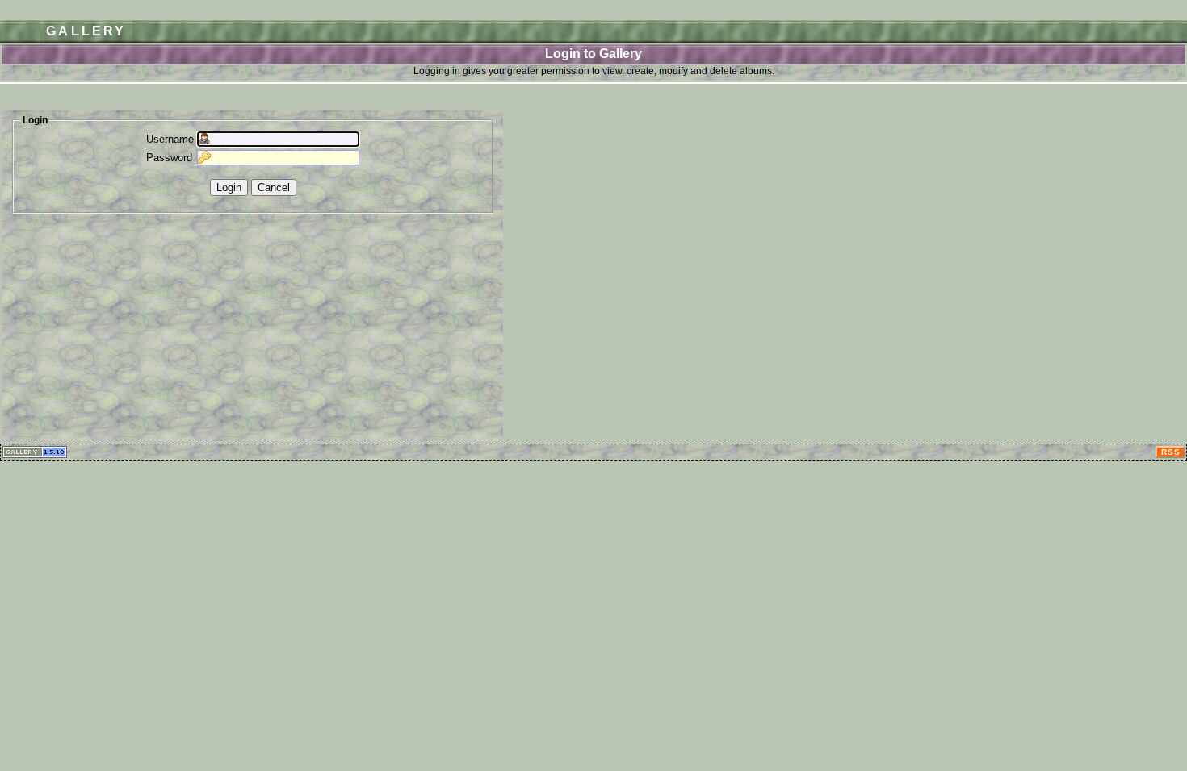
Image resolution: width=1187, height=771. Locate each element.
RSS (1171, 452)
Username (170, 139)
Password (169, 158)
